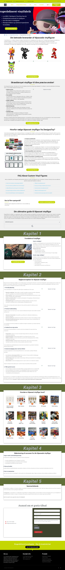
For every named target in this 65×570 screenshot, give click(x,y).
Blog (35, 4)
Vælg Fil (36, 527)
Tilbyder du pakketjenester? (40, 183)
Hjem (12, 4)
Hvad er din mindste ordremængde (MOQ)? (14, 183)
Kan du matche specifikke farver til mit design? (15, 185)
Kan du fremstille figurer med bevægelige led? (15, 192)
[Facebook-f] (58, 1)
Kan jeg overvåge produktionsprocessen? (43, 185)
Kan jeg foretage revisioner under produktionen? (15, 190)
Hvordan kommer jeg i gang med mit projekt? (43, 192)
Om (30, 4)
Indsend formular (38, 532)
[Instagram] (60, 1)
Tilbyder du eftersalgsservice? (40, 190)
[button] (18, 183)
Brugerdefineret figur (21, 4)
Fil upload (36, 525)
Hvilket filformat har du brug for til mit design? (15, 188)
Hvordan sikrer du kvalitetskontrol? (41, 188)
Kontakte (42, 4)
